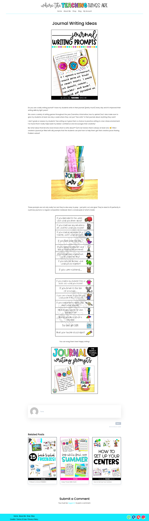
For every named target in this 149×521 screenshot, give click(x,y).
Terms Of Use (22, 519)
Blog (79, 11)
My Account (87, 11)
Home (59, 11)
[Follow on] (129, 517)
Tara (42, 411)
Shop (74, 11)
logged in (71, 503)
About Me (67, 11)
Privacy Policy (33, 519)
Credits (12, 519)
